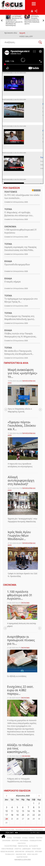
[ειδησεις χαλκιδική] (3, 836)
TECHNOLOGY (9, 854)
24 (7, 819)
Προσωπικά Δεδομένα (23, 829)
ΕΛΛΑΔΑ (8, 261)
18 (12, 815)
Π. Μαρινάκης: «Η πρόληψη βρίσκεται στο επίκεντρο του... (18, 214)
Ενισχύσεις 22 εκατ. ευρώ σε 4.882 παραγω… (20, 690)
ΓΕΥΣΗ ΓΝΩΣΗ (36, 849)
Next (40, 409)
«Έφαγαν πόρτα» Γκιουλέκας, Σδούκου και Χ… (22, 425)
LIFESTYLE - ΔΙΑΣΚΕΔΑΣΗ (22, 849)
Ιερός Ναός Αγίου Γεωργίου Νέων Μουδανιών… (19, 535)
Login (32, 11)
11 (12, 811)
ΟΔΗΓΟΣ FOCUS (22, 857)
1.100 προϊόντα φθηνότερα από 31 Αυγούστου (20, 231)
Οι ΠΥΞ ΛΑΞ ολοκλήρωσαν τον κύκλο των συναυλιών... (22, 196)
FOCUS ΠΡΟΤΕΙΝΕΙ (11, 846)
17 (6, 815)
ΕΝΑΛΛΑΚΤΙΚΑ (19, 851)
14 (28, 811)
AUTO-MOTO (33, 846)
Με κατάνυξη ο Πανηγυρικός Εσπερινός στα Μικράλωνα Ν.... (19, 352)
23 (39, 815)
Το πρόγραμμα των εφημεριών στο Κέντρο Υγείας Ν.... (21, 300)
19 (17, 815)
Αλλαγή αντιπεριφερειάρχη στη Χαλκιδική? (21, 480)
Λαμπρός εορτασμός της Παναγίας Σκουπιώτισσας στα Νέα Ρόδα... (20, 248)
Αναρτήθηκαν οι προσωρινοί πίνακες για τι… (21, 640)
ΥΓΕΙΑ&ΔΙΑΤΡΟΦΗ (36, 840)
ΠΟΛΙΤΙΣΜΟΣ (10, 191)
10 (6, 811)
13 (23, 811)
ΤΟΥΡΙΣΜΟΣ (17, 838)
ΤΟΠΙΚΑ (8, 209)
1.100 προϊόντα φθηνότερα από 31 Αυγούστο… (19, 595)
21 (28, 815)
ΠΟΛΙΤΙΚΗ (39, 838)
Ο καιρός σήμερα (12, 281)
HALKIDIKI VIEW (21, 854)
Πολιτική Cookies (37, 829)
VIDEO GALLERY (32, 854)
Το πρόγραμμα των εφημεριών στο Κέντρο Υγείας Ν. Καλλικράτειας (33, 17)
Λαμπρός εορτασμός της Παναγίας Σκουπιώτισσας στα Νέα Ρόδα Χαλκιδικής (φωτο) (14, 19)
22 (33, 815)
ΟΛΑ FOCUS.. (22, 843)
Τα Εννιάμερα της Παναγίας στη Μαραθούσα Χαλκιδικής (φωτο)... (19, 318)
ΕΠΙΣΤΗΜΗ (38, 851)
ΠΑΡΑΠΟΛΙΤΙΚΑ (23, 846)
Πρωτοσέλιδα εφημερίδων (17, 264)
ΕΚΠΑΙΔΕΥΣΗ (30, 851)
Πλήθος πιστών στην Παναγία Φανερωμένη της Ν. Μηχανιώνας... (20, 335)
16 (39, 811)
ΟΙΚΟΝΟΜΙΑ (10, 226)
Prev (5, 409)
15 (33, 811)
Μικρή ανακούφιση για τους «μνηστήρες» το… (22, 373)
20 (23, 815)
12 (17, 811)
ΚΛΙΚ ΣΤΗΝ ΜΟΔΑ (7, 849)
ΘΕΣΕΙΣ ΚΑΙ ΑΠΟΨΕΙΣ (7, 851)
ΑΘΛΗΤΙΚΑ (15, 840)
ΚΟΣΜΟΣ (32, 838)
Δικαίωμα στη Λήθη (7, 829)
